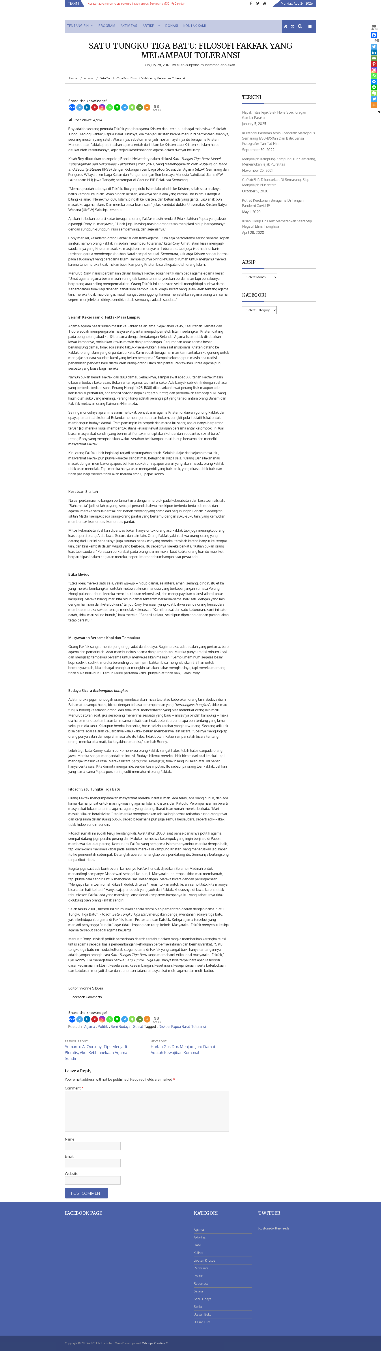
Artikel (149, 26)
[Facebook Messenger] (374, 82)
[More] (147, 107)
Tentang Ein (78, 26)
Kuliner (199, 1253)
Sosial (138, 1026)
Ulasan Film (202, 1322)
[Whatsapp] (109, 107)
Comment (74, 1088)
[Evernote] (132, 107)
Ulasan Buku (202, 1314)
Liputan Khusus (204, 1260)
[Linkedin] (87, 107)
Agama (89, 1026)
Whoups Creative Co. (156, 1343)
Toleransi (198, 1026)
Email (69, 1156)
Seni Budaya (120, 1026)
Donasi (171, 26)
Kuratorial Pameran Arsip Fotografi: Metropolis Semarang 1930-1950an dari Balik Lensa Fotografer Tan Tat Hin (278, 138)
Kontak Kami (194, 26)
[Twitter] (79, 107)
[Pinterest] (94, 107)
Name (69, 1139)
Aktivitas (129, 26)
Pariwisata (201, 1268)
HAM (197, 1245)
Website (71, 1173)
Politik (103, 1026)
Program (107, 26)
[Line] (117, 107)
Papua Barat (180, 1026)
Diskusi (164, 1026)
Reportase (201, 1283)
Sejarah (199, 1291)
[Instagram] (102, 107)
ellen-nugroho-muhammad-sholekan (206, 65)
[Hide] (379, 112)
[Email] (139, 107)
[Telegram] (124, 107)
